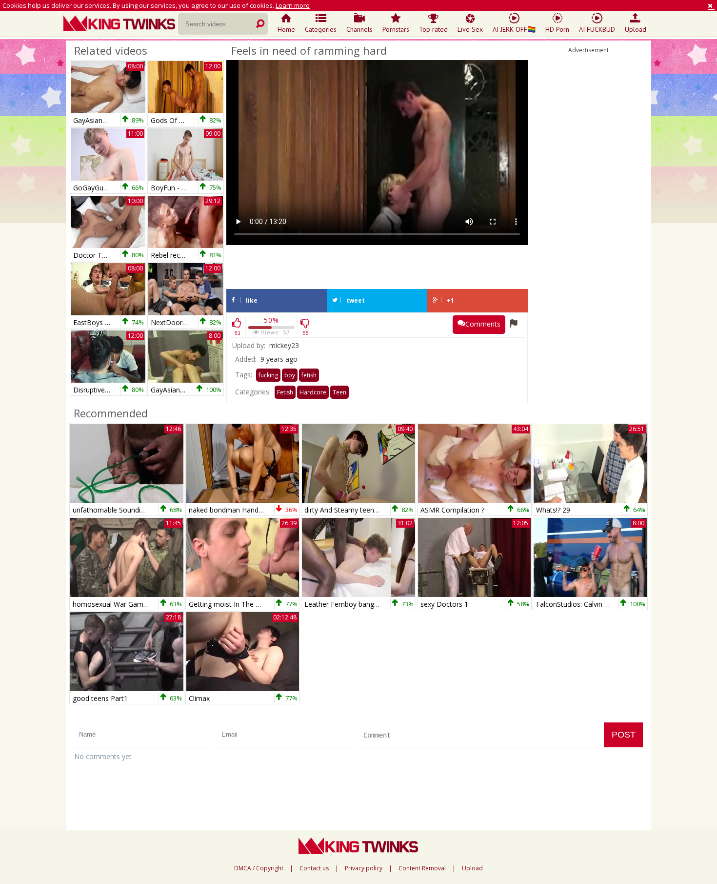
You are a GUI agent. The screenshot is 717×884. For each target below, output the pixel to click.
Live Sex (470, 29)
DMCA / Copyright (258, 868)
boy (289, 375)
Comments (482, 324)
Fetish (285, 392)
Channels (359, 29)
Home (286, 29)
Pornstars (395, 29)
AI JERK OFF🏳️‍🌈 (514, 29)
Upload (635, 29)
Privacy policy (363, 868)
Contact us (314, 868)
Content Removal (422, 868)
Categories (321, 29)
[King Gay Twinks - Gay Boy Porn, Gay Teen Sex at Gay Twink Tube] (120, 24)
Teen (339, 392)
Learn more (293, 5)
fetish (309, 375)
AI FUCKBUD (597, 29)
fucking (268, 375)
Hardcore (312, 392)
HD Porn (557, 29)
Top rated (433, 29)
